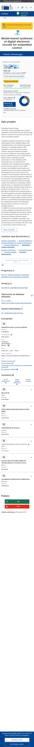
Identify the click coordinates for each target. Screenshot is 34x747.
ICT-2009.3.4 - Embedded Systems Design (14, 288)
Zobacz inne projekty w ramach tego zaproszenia (16, 303)
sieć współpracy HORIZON (11, 369)
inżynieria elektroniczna (11, 245)
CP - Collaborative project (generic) (12, 313)
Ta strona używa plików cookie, (12, 733)
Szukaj (27, 7)
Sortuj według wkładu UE (17, 381)
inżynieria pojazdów (10, 252)
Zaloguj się (18, 7)
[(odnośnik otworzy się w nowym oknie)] (7, 7)
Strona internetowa (9, 363)
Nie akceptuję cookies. (17, 744)
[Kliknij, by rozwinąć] (31, 390)
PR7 (5, 18)
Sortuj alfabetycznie (6, 380)
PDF (18, 506)
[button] (22, 7)
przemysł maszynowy (25, 250)
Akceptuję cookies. (17, 740)
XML (18, 501)
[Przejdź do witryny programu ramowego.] (17, 32)
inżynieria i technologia (8, 241)
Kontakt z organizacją (10, 361)
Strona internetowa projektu (13, 76)
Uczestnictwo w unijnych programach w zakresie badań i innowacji (16, 366)
